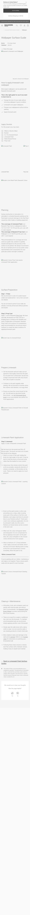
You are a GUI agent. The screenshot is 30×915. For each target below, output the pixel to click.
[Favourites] (21, 25)
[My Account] (24, 25)
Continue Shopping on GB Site (15, 15)
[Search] (17, 25)
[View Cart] (28, 25)
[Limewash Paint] (11, 157)
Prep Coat (19, 315)
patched (12, 637)
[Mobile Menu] (2, 25)
